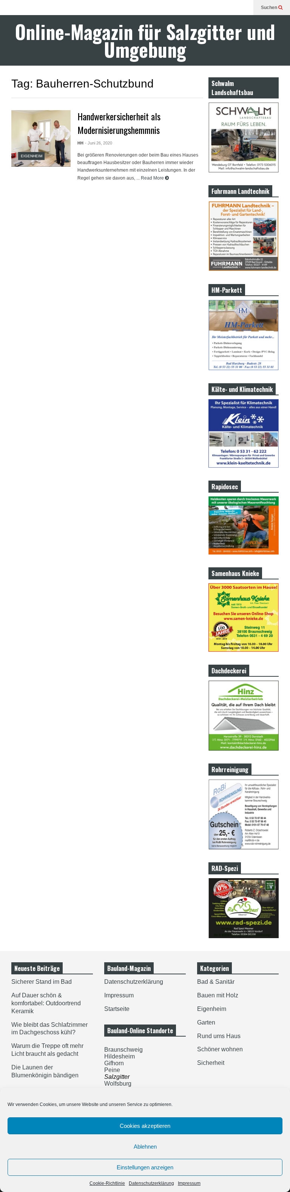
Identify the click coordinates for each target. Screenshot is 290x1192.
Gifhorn (114, 1063)
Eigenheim (31, 156)
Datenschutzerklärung (151, 1183)
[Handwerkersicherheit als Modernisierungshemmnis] (41, 138)
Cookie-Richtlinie (107, 1183)
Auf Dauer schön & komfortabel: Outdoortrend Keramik (46, 1003)
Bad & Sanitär (215, 981)
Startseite (117, 1009)
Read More (153, 178)
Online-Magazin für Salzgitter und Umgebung (145, 40)
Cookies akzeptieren (145, 1126)
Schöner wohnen (220, 1049)
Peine (112, 1070)
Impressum (189, 1183)
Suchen (269, 7)
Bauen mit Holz (217, 995)
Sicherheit (210, 1063)
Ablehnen (145, 1146)
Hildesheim (119, 1056)
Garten (206, 1022)
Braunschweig (123, 1049)
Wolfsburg (117, 1083)
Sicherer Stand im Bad (41, 981)
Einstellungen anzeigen (145, 1167)
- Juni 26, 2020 (98, 143)
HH (80, 143)
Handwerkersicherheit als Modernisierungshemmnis (118, 123)
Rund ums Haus (219, 1036)
